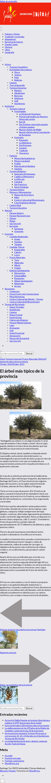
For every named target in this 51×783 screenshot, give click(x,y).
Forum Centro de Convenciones (24, 294)
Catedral (18, 181)
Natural (8, 210)
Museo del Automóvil (19, 338)
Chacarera (24, 153)
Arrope (17, 286)
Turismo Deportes (17, 88)
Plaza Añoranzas (17, 296)
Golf (16, 101)
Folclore (13, 155)
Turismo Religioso (17, 171)
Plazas (12, 221)
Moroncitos (19, 273)
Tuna (16, 260)
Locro (17, 255)
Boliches (18, 80)
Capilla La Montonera (24, 176)
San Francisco (20, 184)
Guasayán (18, 231)
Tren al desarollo (17, 85)
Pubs (16, 77)
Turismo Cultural (17, 108)
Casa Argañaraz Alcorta (25, 202)
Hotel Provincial (16, 333)
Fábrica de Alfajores (18, 320)
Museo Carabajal (22, 161)
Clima (7, 49)
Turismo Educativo (18, 208)
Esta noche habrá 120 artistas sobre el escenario (27, 725)
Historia (8, 47)
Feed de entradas (13, 758)
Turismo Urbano (16, 189)
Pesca (17, 72)
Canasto (23, 148)
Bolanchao (19, 283)
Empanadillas (20, 275)
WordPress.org (12, 763)
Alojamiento (10, 39)
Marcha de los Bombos (24, 166)
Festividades (20, 111)
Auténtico (9, 106)
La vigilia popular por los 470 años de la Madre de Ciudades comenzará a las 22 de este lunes (27, 729)
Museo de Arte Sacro (24, 195)
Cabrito (17, 252)
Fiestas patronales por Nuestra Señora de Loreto (33, 117)
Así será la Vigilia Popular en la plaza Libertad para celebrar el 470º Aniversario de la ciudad (27, 721)
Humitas (18, 241)
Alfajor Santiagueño (23, 281)
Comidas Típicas (16, 247)
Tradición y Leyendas (14, 36)
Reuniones (10, 288)
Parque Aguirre (16, 213)
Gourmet (9, 234)
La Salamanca (25, 142)
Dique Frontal (15, 315)
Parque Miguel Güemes (20, 322)
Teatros (17, 75)
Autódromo (19, 103)
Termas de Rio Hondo (15, 304)
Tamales (18, 244)
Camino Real (15, 205)
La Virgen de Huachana (29, 114)
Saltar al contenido (8, 1)
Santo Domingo (21, 187)
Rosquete (23, 140)
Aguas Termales (16, 307)
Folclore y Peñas (12, 34)
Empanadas (19, 249)
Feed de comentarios (14, 761)
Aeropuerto (15, 335)
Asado (17, 239)
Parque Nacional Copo (19, 215)
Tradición (23, 150)
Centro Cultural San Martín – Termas (26, 299)
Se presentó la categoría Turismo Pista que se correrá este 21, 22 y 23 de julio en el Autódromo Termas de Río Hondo (27, 736)
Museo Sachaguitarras (24, 158)
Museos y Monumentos (20, 192)
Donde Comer (11, 44)
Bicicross (18, 95)
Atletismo (18, 98)
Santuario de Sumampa (24, 174)
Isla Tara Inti (15, 223)
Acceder (9, 755)
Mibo (16, 197)
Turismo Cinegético (18, 67)
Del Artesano (25, 145)
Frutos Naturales (17, 257)
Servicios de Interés (14, 42)
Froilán (17, 163)
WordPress (34, 770)
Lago (11, 325)
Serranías (13, 226)
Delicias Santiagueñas (19, 270)
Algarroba (18, 262)
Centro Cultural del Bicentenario (29, 200)
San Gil (22, 121)
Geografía (9, 52)
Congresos (14, 291)
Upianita (18, 168)
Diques (12, 218)
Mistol (17, 265)
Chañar (17, 268)
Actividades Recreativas (20, 69)
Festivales (19, 137)
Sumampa (18, 228)
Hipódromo (19, 93)
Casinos (13, 82)
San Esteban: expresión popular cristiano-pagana (33, 125)
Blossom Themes (8, 770)
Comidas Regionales (18, 236)
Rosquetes (19, 278)
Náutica (18, 90)
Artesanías (14, 328)
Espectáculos (15, 317)
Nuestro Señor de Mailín (30, 129)
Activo (8, 64)
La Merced (19, 179)
